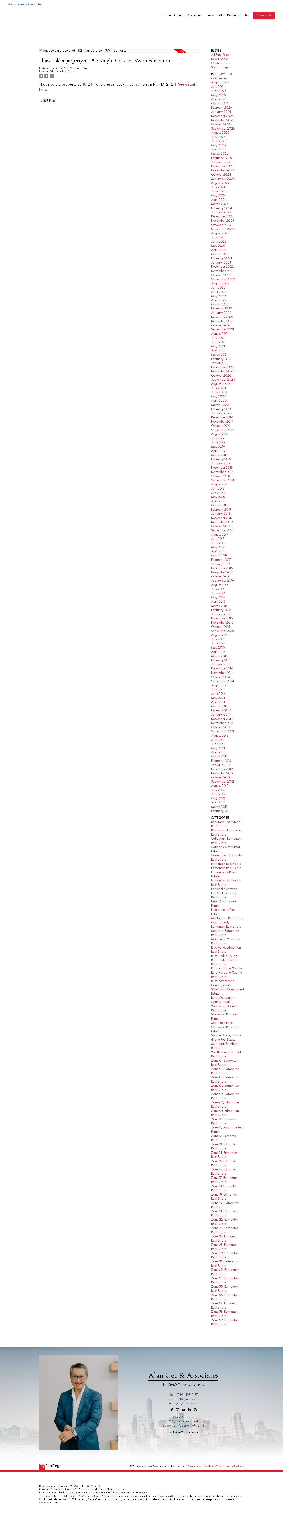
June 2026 (218, 91)
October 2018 (220, 476)
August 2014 (219, 685)
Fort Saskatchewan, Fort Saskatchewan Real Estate (224, 893)
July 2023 (218, 237)
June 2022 (218, 292)
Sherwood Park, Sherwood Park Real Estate (225, 1027)
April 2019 (218, 451)
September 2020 (223, 379)
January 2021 (220, 363)
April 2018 (218, 501)
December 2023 (222, 216)
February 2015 (221, 660)
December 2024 (222, 166)
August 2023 (220, 233)
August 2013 (219, 735)
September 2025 (223, 128)
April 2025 (218, 149)
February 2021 (221, 359)
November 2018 (222, 472)
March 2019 (219, 455)
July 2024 (218, 187)
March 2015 (219, 656)
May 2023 (218, 245)
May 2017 (218, 547)
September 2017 (222, 530)
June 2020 (219, 392)
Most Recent (219, 78)
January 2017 (220, 564)
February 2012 (221, 811)
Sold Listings (219, 67)
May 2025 (218, 145)
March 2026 (219, 103)
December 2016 (222, 568)
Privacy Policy (194, 1466)
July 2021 (218, 338)
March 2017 (219, 555)
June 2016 (218, 593)
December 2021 (222, 317)
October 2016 (220, 576)
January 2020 (221, 413)
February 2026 (221, 107)
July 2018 (217, 488)
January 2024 (221, 212)
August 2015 (219, 635)
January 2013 (220, 765)
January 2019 (220, 463)
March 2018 (219, 505)
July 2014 (218, 689)
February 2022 (221, 308)
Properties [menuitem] (194, 15)
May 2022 (218, 296)
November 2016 (222, 572)
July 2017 (217, 538)
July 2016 (218, 589)
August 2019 (219, 434)
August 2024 (220, 183)
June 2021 (218, 342)
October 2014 (220, 677)
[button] (264, 15)
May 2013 (218, 748)
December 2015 (222, 618)
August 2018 (219, 484)
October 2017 (220, 526)
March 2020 (220, 405)
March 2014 (219, 706)
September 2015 (222, 631)
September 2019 (222, 430)
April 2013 (218, 752)
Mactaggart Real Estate (227, 918)
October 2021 (220, 325)
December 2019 (222, 417)
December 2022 (222, 266)
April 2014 (218, 702)
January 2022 (221, 312)
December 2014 (222, 668)
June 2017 (218, 543)
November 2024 (222, 170)
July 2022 (218, 287)
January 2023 (221, 262)
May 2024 (218, 195)
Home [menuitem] (166, 15)
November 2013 (222, 723)
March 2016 (219, 606)
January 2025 (221, 162)
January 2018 (220, 513)
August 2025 (220, 132)
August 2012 (219, 785)
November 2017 (222, 522)
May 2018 (218, 497)
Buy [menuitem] (209, 15)
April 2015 (218, 652)
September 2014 (222, 681)
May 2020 (218, 396)
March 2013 (219, 756)
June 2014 (218, 693)
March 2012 (219, 806)
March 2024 (219, 204)
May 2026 (218, 95)
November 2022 (222, 271)
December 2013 (222, 719)
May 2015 (218, 647)
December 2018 (222, 467)
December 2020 (222, 367)
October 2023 (221, 225)
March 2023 (219, 254)
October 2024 (221, 174)
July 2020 (218, 388)
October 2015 (220, 626)
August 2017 (219, 534)
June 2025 (218, 141)
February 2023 (221, 258)
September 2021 (222, 329)
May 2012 (218, 798)
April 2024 (218, 199)
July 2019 (218, 438)
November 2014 (222, 672)
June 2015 (218, 643)
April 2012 (218, 802)
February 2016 (221, 610)
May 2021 (218, 346)
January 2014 (220, 714)
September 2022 (223, 279)
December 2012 (222, 769)
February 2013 (221, 760)
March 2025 (219, 153)
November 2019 (222, 421)
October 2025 (221, 124)
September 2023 (223, 229)
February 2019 (221, 459)
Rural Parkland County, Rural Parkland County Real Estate (227, 972)
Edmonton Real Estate (62, 71)
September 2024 (223, 178)
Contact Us (263, 15)
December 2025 (222, 116)
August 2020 (220, 384)
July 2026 (218, 86)
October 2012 (220, 777)
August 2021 (219, 333)
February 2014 (221, 710)
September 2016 (222, 580)
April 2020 (219, 400)
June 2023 (218, 241)
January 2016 (220, 614)
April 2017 (218, 551)
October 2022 (221, 275)
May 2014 (218, 698)
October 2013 (220, 727)
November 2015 (222, 622)
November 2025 (222, 120)
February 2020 (221, 409)
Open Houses (220, 63)
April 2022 (218, 300)
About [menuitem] (177, 15)
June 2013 (218, 744)
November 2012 (222, 773)
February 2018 (221, 509)
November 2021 (222, 321)
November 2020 (223, 371)
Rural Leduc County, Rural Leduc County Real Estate (225, 960)
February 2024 (221, 208)
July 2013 (218, 740)
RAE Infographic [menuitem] (238, 15)
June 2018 (218, 493)
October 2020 (221, 375)
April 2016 (218, 601)
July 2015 (218, 639)
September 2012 (222, 781)
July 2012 (218, 790)
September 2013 (222, 731)
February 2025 (221, 158)
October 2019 (220, 425)
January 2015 (220, 664)
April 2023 (218, 250)
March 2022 (219, 304)
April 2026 (218, 99)
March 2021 (219, 354)
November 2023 (222, 220)
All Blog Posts (220, 54)
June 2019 (218, 442)
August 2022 (220, 283)
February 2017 (221, 559)
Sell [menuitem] (219, 15)
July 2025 (218, 137)
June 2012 (218, 794)
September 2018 (222, 480)
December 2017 (222, 518)
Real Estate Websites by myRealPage (224, 1466)
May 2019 (218, 446)
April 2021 (218, 350)
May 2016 (218, 597)
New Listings (219, 59)
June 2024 (218, 191)
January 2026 (221, 111)
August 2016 (219, 585)
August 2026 (220, 82)
